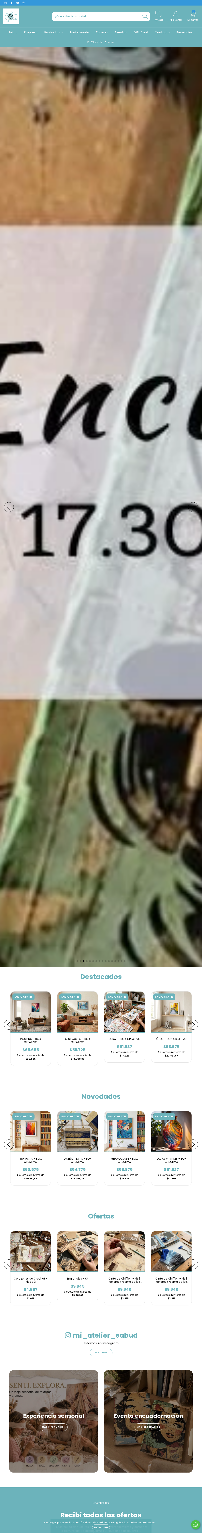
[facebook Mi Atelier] (12, 3)
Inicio (13, 32)
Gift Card (141, 32)
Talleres (102, 32)
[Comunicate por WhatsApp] (195, 1524)
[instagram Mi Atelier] (6, 3)
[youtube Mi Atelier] (18, 3)
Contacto (162, 32)
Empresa (31, 32)
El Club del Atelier (101, 42)
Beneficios (185, 32)
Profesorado (79, 32)
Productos (52, 32)
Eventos (121, 32)
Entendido (101, 1527)
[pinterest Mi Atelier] (23, 3)
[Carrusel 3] (101, 507)
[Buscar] (145, 16)
